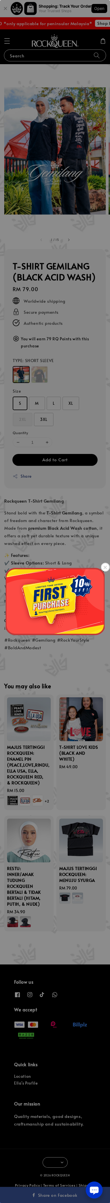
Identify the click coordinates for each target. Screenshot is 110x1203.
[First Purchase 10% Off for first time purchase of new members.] (55, 601)
